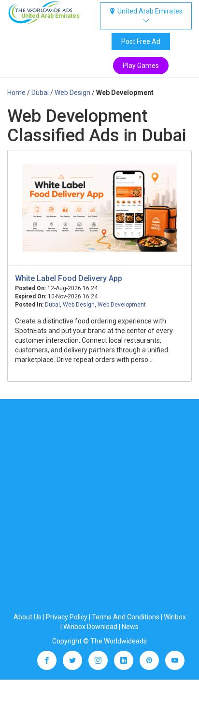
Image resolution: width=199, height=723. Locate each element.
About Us (28, 617)
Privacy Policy (66, 617)
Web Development (122, 304)
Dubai (52, 304)
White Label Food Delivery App (68, 278)
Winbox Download (90, 626)
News (130, 626)
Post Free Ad (140, 41)
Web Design (79, 304)
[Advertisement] (99, 508)
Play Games (141, 65)
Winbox (175, 617)
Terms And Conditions (125, 617)
